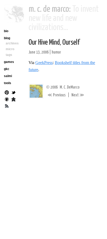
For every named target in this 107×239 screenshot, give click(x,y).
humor (56, 52)
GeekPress (44, 62)
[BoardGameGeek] (13, 99)
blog (7, 38)
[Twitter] (13, 93)
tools (7, 83)
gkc (6, 69)
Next (77, 95)
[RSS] (7, 106)
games (9, 62)
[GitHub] (7, 99)
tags (9, 55)
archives (12, 43)
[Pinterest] (7, 93)
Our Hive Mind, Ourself (54, 42)
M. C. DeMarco (69, 87)
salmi (8, 76)
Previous (57, 95)
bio (6, 31)
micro (10, 49)
